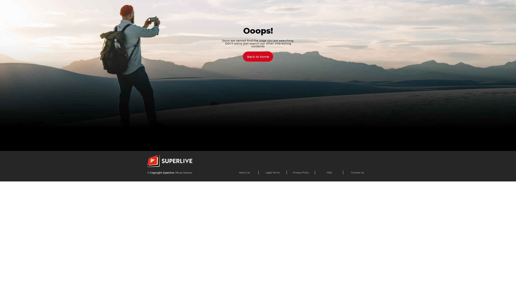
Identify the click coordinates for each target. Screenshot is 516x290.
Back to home (258, 57)
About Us (244, 172)
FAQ (329, 172)
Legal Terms (273, 172)
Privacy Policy (301, 172)
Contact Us (357, 172)
